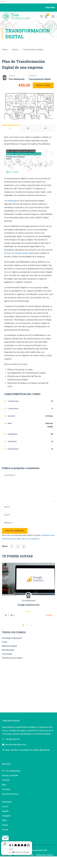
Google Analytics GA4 (28, 604)
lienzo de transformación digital (20, 253)
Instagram (6, 816)
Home (4, 49)
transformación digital (26, 727)
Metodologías (8, 650)
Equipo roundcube (10, 775)
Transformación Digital (33, 49)
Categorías (32, 76)
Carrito (5, 829)
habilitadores (13, 201)
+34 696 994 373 (12, 739)
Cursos (15, 49)
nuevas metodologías (21, 734)
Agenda (5, 811)
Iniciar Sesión (50, 7)
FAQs (4, 820)
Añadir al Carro (43, 85)
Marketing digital (9, 646)
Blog (4, 785)
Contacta (6, 789)
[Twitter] (18, 546)
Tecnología (7, 654)
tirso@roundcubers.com (15, 744)
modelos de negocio (18, 730)
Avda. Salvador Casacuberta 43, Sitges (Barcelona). (27, 750)
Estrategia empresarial (12, 638)
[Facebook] (12, 546)
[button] (23, 625)
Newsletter (7, 802)
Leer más (28, 579)
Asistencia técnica (10, 794)
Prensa (5, 825)
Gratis (4, 642)
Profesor (12, 76)
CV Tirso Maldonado (11, 771)
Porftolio (6, 780)
